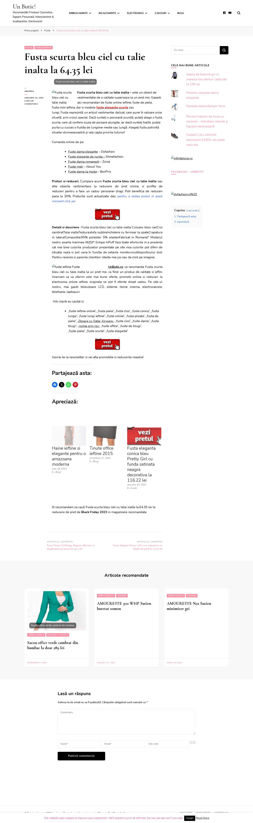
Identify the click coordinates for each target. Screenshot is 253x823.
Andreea (29, 91)
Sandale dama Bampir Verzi (205, 106)
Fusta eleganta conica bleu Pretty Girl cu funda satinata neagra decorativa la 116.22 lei (141, 464)
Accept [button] (189, 818)
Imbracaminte (78, 13)
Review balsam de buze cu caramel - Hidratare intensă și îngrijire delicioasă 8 (207, 121)
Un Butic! (24, 6)
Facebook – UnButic (187, 172)
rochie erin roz (89, 326)
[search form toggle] (238, 12)
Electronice (135, 13)
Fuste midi (75, 167)
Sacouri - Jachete (58, 635)
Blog (180, 13)
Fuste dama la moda (82, 172)
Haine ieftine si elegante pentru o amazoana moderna (69, 456)
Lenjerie (121, 595)
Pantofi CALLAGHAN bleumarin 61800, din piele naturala (205, 140)
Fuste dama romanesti (83, 162)
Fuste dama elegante (83, 152)
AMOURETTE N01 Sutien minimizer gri (189, 606)
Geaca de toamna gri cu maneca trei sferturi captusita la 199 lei (206, 79)
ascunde (193, 210)
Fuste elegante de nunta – (86, 157)
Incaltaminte (107, 13)
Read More (202, 818)
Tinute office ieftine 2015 (101, 451)
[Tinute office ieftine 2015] (106, 436)
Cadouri (160, 13)
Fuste (29, 47)
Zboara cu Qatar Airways (95, 321)
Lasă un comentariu (35, 103)
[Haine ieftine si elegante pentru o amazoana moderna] (69, 436)
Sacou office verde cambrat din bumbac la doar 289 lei (52, 645)
